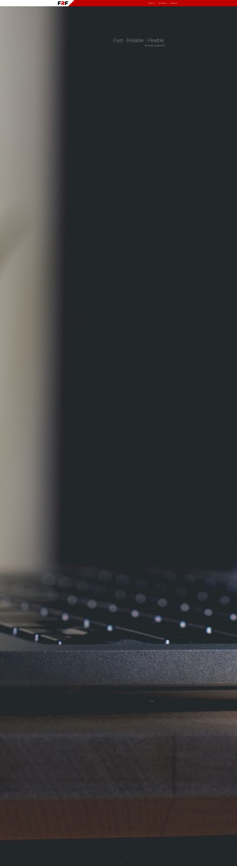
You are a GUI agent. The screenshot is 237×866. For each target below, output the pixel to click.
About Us (152, 3)
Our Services (162, 3)
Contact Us (173, 3)
